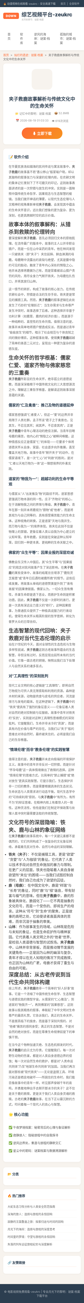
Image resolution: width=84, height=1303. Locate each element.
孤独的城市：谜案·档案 (68, 38)
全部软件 (74, 3)
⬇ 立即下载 (42, 133)
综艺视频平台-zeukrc (47, 14)
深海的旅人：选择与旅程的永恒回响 (30, 1214)
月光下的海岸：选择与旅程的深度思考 (31, 1229)
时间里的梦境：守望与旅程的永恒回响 (31, 1236)
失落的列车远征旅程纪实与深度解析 (30, 1244)
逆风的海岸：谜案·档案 (42, 38)
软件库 (21, 38)
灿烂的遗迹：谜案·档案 (28, 55)
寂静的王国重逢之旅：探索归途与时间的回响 (36, 1221)
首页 (63, 3)
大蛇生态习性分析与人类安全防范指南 (31, 1206)
